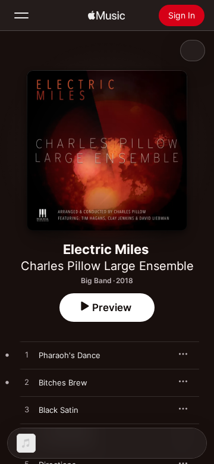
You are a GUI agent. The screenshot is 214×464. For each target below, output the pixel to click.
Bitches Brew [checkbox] (63, 382)
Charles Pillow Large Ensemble (107, 266)
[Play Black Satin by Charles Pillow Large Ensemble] (27, 410)
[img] (106, 15)
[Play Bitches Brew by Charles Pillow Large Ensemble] (27, 382)
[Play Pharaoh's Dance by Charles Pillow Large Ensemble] (27, 355)
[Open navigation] (21, 15)
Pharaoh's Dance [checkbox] (69, 355)
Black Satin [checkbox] (58, 410)
